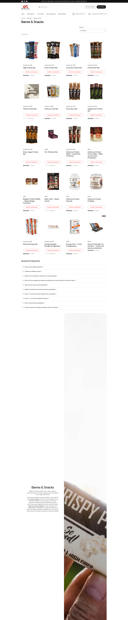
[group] (29, 75)
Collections (29, 18)
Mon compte (91, 7)
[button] (101, 7)
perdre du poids (35, 499)
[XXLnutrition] (25, 7)
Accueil (23, 18)
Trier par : (81, 27)
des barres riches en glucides (36, 506)
